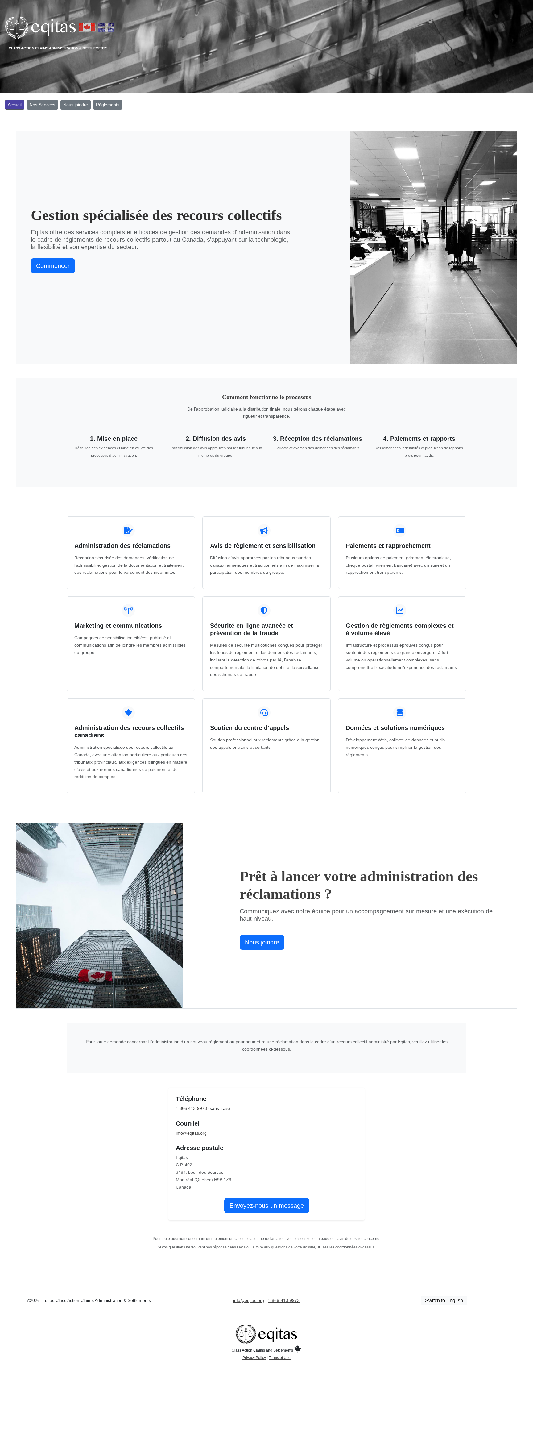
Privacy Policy (254, 1358)
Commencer (53, 265)
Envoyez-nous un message (266, 1205)
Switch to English (444, 1300)
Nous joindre (75, 104)
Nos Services (42, 104)
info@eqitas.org (191, 1133)
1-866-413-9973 (284, 1300)
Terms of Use (280, 1358)
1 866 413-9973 (191, 1108)
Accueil (15, 104)
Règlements (107, 104)
